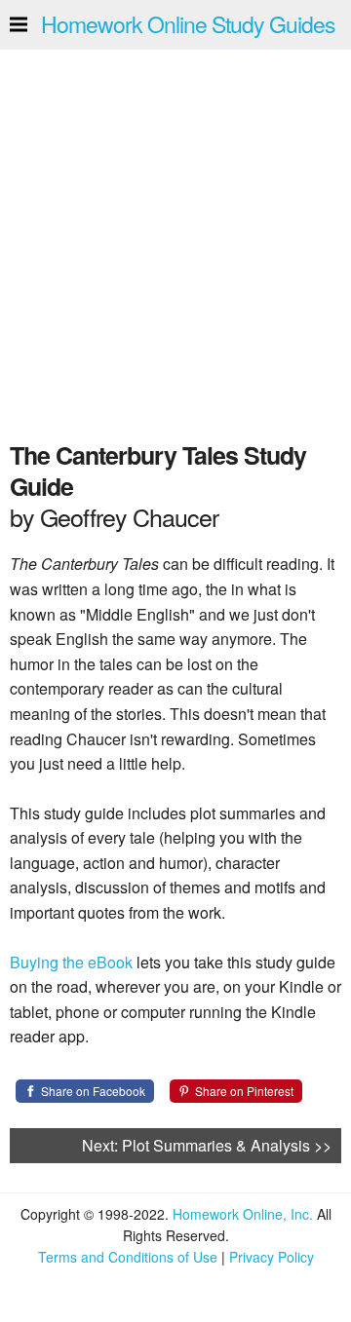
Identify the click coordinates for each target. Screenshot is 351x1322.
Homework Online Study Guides (188, 24)
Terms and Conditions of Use (127, 1256)
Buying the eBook (71, 962)
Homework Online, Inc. (243, 1214)
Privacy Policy (271, 1256)
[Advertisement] (175, 239)
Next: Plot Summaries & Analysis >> (207, 1145)
